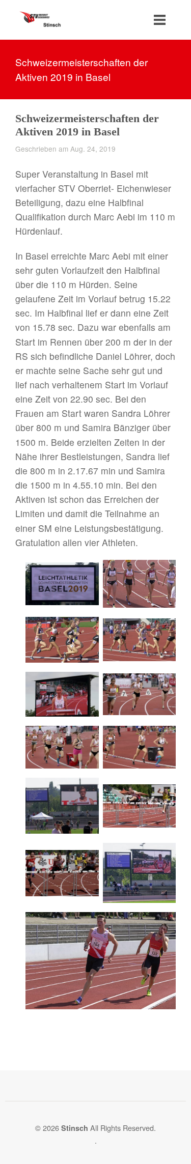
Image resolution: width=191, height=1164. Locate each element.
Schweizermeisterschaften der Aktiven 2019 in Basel (87, 125)
